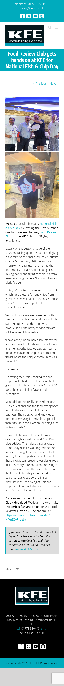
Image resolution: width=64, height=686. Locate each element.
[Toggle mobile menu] (57, 27)
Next (53, 83)
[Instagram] (43, 646)
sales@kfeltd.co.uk (32, 8)
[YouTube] (35, 646)
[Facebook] (21, 646)
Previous (41, 83)
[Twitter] (28, 646)
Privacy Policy (48, 663)
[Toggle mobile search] (49, 27)
